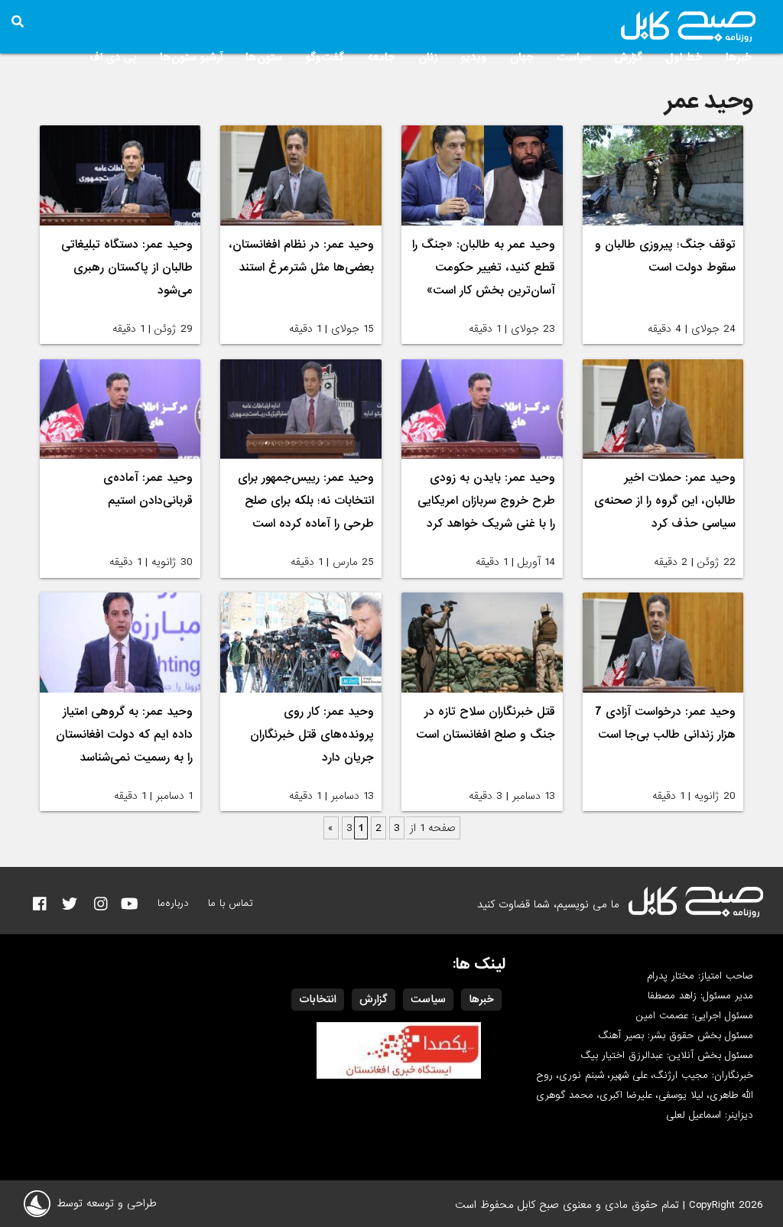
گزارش (628, 57)
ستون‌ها (263, 57)
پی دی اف (113, 57)
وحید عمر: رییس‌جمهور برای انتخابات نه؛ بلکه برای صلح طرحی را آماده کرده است (306, 501)
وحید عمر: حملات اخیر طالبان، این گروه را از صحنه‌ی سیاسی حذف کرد (665, 501)
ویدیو (473, 57)
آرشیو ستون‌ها (191, 57)
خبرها (739, 57)
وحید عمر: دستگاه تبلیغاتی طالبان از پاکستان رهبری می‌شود (127, 267)
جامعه (381, 57)
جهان (522, 57)
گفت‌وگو (324, 57)
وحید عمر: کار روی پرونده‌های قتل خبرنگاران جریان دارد (312, 735)
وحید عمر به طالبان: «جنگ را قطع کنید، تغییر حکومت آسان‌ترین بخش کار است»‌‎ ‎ (483, 267)
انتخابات (317, 999)
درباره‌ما (173, 903)
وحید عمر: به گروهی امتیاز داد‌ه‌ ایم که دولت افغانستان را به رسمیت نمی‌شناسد (124, 735)
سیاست (574, 57)
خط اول (684, 57)
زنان (427, 57)
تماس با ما (230, 903)
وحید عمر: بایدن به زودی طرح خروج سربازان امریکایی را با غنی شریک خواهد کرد (486, 501)
